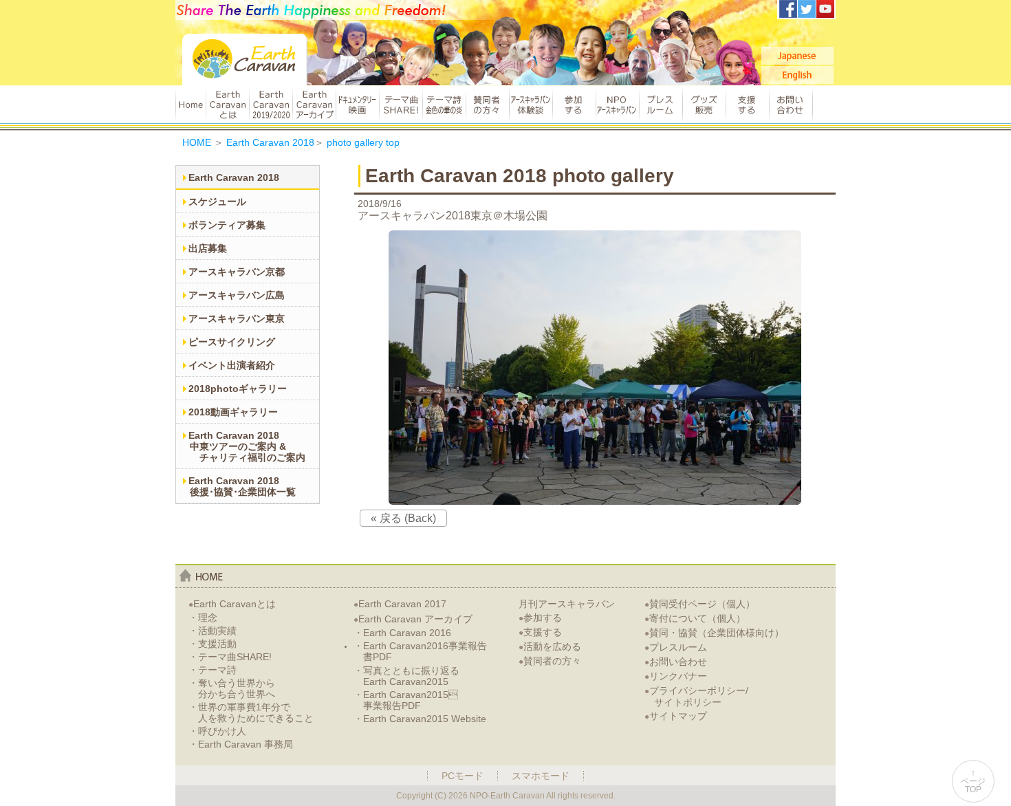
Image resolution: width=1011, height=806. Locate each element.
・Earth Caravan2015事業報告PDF (406, 700)
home (201, 575)
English (797, 75)
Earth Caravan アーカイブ (314, 104)
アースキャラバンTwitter (807, 9)
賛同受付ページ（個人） (699, 603)
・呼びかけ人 (217, 731)
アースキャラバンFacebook (788, 9)
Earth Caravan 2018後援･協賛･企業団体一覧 (242, 486)
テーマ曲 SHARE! (400, 104)
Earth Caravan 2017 (400, 603)
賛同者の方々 (487, 104)
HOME (190, 104)
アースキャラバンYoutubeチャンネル (825, 9)
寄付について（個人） (695, 618)
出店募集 (207, 248)
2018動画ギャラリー (233, 411)
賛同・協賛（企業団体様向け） (714, 632)
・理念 (202, 617)
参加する (574, 104)
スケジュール (217, 201)
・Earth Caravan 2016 (402, 632)
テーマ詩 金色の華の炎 (444, 104)
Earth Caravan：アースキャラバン (244, 59)
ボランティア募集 (226, 224)
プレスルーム (660, 104)
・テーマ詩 (212, 669)
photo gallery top (363, 142)
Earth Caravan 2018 (270, 142)
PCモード (462, 775)
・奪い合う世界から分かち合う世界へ (231, 688)
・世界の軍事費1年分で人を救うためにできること (251, 712)
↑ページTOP (973, 781)
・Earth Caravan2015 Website (420, 718)
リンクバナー (675, 676)
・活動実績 (212, 630)
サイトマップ (675, 715)
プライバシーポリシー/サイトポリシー (696, 696)
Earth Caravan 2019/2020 (270, 104)
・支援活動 (212, 643)
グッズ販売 (704, 104)
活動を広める (550, 646)
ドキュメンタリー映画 (357, 104)
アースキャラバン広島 (236, 295)
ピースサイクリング (231, 341)
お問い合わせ (791, 104)
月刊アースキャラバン (567, 603)
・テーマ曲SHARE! (230, 656)
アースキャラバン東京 (236, 318)
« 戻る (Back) (403, 518)
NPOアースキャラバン (617, 104)
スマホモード (540, 775)
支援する (747, 104)
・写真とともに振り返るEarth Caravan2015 (406, 676)
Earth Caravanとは (227, 104)
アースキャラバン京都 (236, 271)
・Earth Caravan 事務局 (240, 744)
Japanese (797, 56)
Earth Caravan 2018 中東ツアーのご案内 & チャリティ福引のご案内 (246, 446)
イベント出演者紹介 (231, 365)
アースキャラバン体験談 (530, 104)
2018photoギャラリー (237, 388)
